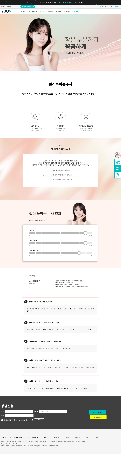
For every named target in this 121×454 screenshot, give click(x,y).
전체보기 (24, 11)
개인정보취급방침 (33, 438)
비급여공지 (78, 438)
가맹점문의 (46, 438)
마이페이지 (103, 7)
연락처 (36, 411)
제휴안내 (56, 438)
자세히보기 (39, 420)
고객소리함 (67, 438)
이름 (2, 411)
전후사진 (67, 11)
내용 (2, 415)
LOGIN (110, 7)
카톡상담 (59, 11)
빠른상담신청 (97, 412)
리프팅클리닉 (33, 11)
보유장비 (42, 11)
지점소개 (51, 11)
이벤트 (116, 7)
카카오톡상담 (98, 417)
